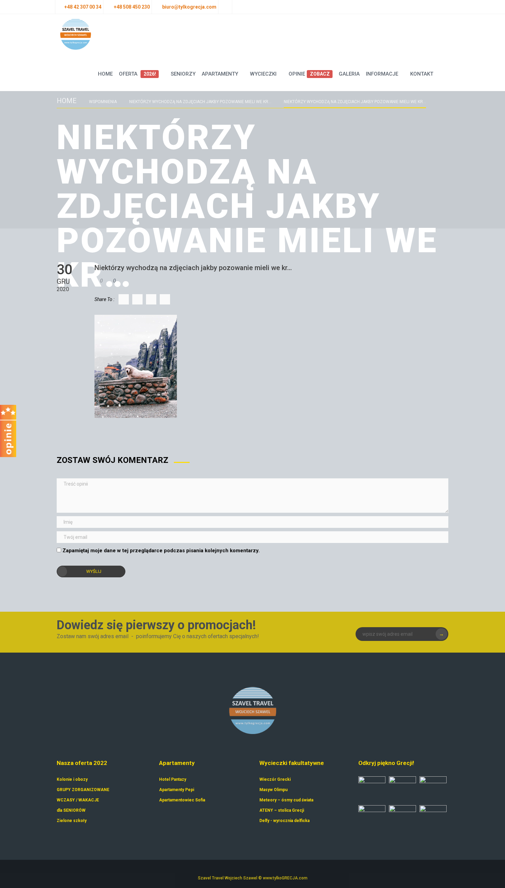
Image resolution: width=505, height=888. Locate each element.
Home (105, 74)
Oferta (137, 74)
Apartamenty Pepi (176, 789)
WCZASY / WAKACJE (78, 800)
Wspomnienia (103, 101)
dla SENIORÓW (71, 810)
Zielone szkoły (72, 820)
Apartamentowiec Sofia (182, 800)
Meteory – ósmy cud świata (286, 800)
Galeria (349, 74)
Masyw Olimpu (273, 789)
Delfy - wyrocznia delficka (284, 820)
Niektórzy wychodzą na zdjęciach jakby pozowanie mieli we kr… (200, 101)
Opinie (309, 74)
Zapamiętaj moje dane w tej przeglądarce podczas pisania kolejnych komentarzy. (161, 550)
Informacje (382, 74)
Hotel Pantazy (172, 779)
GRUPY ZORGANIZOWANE (83, 789)
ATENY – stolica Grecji (281, 810)
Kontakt (421, 74)
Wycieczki (263, 74)
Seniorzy (183, 74)
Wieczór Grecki (275, 779)
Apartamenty (220, 74)
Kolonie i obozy (72, 779)
